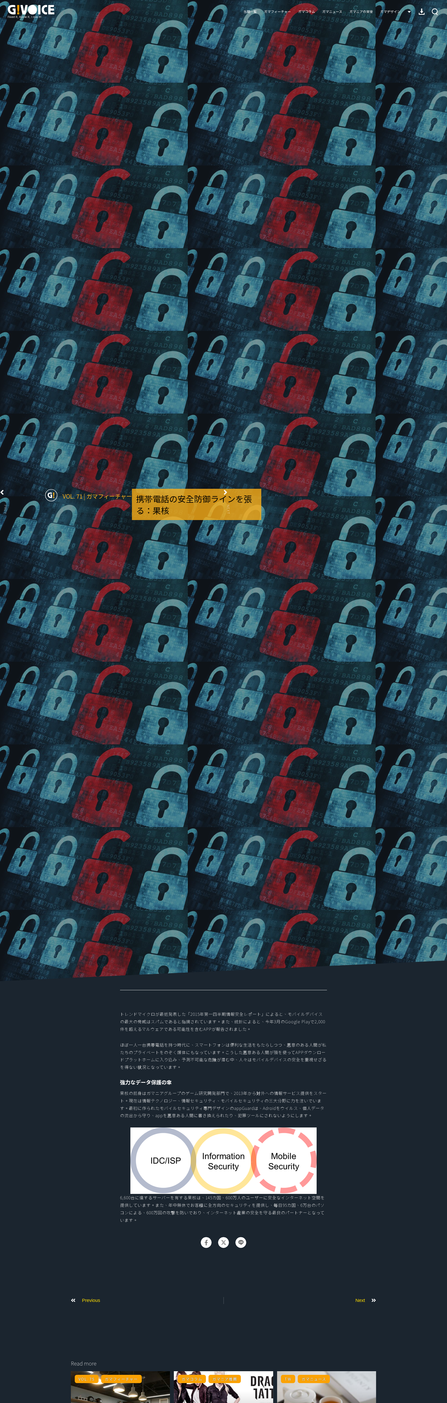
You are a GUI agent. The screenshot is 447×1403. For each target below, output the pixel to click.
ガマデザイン (390, 11)
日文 (409, 12)
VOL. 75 (86, 1379)
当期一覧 (250, 11)
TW (288, 1379)
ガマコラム (306, 11)
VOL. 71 (73, 496)
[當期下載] (421, 11)
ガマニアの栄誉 (361, 11)
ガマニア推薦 (224, 1379)
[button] (434, 11)
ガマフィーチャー (277, 11)
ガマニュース (332, 11)
